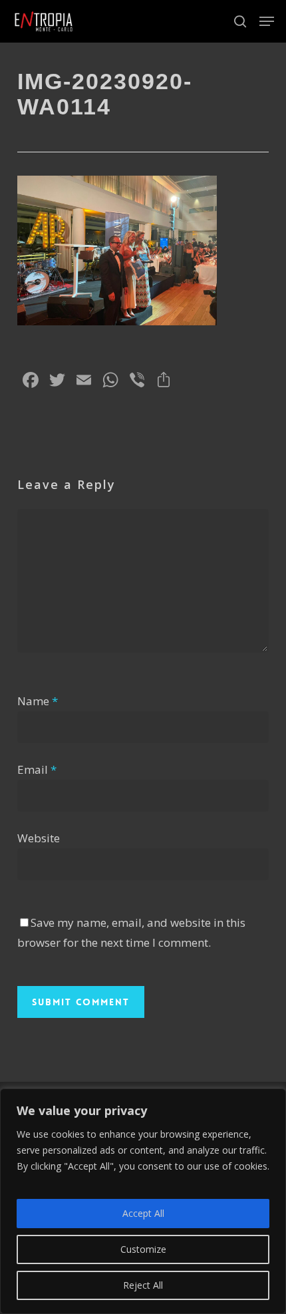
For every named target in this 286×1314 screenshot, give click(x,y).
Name (37, 701)
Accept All (143, 1213)
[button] (266, 21)
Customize (143, 1249)
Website (38, 838)
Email (37, 769)
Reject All (143, 1285)
